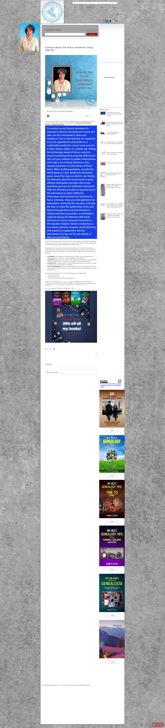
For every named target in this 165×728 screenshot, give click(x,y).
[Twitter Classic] (113, 21)
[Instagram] (116, 21)
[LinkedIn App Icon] (104, 21)
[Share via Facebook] (46, 349)
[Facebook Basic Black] (110, 21)
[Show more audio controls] (94, 116)
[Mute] (90, 116)
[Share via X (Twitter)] (50, 349)
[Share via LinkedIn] (54, 349)
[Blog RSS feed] (119, 381)
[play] (48, 116)
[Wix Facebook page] (107, 21)
